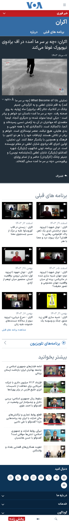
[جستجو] (56, 519)
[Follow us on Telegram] (56, 478)
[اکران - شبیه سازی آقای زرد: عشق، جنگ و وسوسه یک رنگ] (51, 300)
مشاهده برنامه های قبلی (14, 330)
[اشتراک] (64, 485)
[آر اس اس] (18, 478)
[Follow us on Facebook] (64, 478)
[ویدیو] (38, 519)
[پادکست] (10, 478)
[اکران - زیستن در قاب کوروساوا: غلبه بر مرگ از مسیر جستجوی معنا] (17, 210)
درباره (34, 32)
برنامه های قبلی (53, 32)
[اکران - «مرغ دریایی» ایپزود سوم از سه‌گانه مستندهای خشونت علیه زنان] (17, 300)
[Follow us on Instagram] (33, 478)
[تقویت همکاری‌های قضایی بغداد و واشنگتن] (54, 451)
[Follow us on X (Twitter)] (49, 478)
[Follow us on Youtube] (41, 478)
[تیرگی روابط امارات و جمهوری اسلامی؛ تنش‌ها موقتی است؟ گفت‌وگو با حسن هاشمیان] (54, 435)
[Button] (61, 177)
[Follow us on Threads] (26, 478)
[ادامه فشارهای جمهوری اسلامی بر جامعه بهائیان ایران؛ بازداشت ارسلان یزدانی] (54, 371)
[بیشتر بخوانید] (34, 13)
